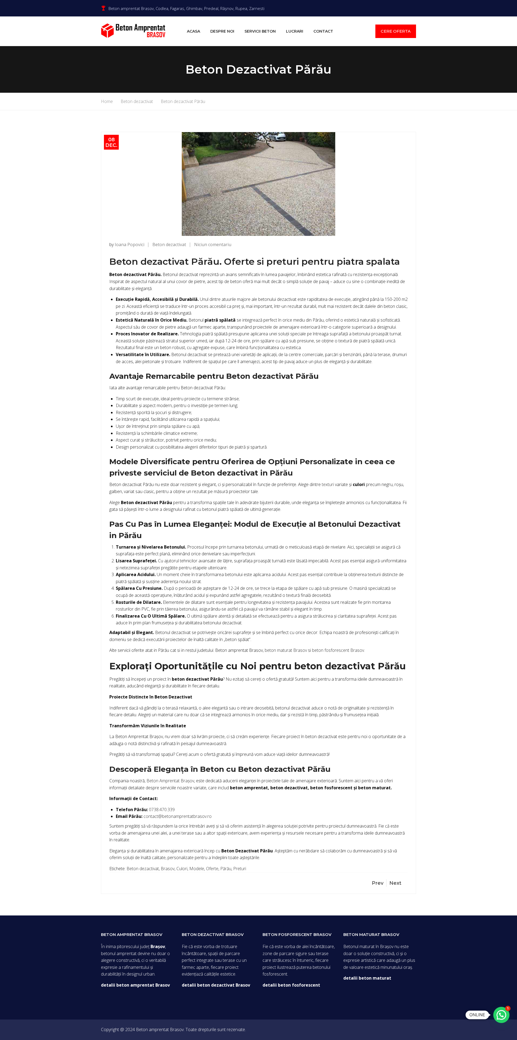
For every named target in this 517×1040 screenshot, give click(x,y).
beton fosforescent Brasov (338, 650)
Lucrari (294, 31)
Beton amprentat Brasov (160, 1029)
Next (395, 883)
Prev (377, 883)
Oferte (212, 869)
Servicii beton (260, 31)
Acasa (193, 31)
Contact (323, 31)
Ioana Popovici (129, 244)
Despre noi (222, 31)
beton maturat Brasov (286, 650)
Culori (181, 869)
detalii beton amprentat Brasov (135, 985)
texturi (328, 484)
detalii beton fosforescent (291, 985)
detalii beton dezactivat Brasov (216, 985)
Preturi (239, 869)
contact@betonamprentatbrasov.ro (178, 816)
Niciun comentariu (212, 244)
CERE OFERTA (396, 31)
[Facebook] (414, 8)
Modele (196, 869)
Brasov (167, 869)
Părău (225, 869)
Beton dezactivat (169, 244)
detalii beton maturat (367, 978)
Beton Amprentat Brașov (170, 781)
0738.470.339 (162, 809)
